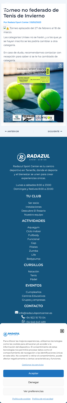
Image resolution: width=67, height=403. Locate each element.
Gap (33, 243)
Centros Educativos (33, 296)
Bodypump (33, 258)
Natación (33, 271)
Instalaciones (33, 206)
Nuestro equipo (33, 214)
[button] (62, 331)
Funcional (33, 239)
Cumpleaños (33, 292)
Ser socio (33, 203)
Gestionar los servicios (33, 364)
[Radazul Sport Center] (16, 329)
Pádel (33, 279)
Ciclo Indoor (33, 231)
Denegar (33, 382)
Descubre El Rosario (33, 210)
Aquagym (33, 227)
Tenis (33, 275)
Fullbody (33, 235)
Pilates (33, 246)
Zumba (33, 250)
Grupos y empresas (33, 299)
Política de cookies (21, 398)
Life (33, 254)
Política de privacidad (42, 398)
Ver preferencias (34, 391)
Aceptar (33, 373)
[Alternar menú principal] (60, 6)
